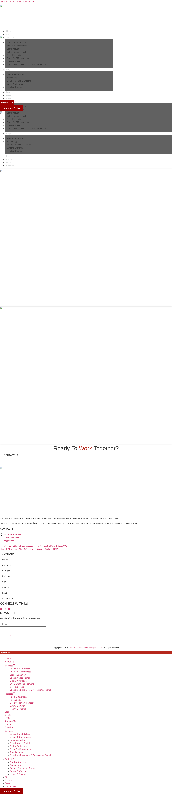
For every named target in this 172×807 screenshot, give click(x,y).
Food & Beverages (18, 697)
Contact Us (7, 598)
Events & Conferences (20, 671)
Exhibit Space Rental (20, 678)
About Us (10, 34)
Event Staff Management (22, 684)
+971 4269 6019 (11, 538)
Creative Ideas (17, 687)
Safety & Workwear (19, 706)
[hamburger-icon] (170, 31)
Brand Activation (18, 675)
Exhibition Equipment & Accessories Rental (30, 690)
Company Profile (7, 102)
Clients (5, 587)
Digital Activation (18, 681)
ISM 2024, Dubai (11, 296)
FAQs (4, 593)
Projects (6, 576)
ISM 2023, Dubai (12, 433)
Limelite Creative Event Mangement (17, 1)
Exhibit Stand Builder (20, 668)
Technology (15, 700)
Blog (4, 581)
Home (9, 31)
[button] (20, 570)
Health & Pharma (18, 709)
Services (6, 570)
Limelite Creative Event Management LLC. (85, 648)
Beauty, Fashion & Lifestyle (23, 703)
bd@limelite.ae (10, 541)
